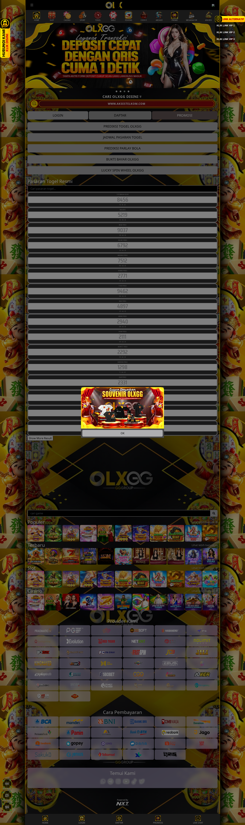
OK (122, 433)
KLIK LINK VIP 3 (226, 39)
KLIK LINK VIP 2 (226, 32)
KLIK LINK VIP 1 (226, 25)
